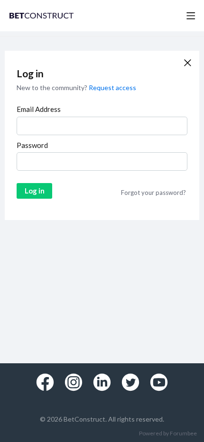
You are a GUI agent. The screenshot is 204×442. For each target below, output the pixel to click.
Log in (35, 190)
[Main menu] (190, 15)
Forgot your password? (153, 192)
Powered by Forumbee (168, 433)
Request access (112, 87)
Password (32, 145)
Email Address (39, 109)
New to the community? (53, 87)
